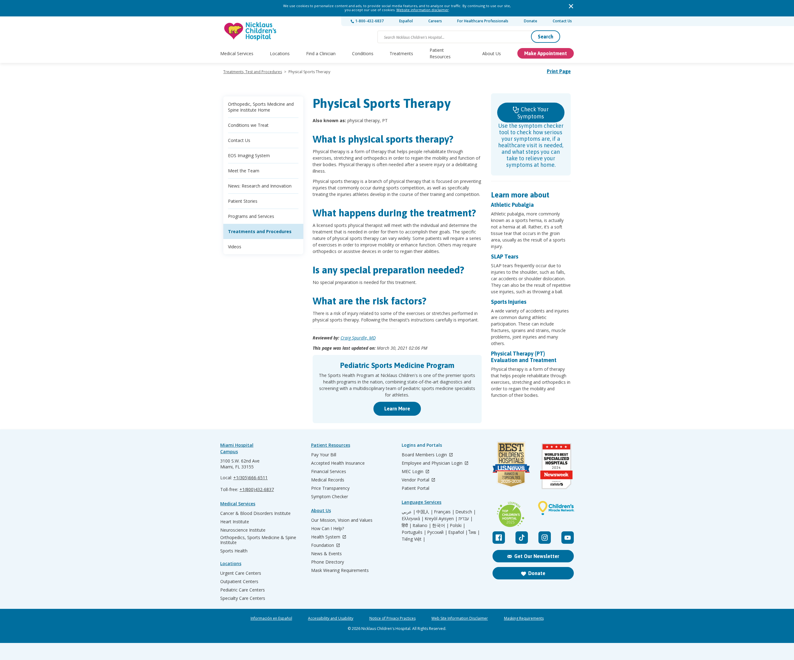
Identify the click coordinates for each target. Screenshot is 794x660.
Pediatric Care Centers (242, 589)
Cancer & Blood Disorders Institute (255, 513)
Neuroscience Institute (242, 530)
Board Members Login (425, 455)
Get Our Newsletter (536, 556)
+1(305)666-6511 (250, 478)
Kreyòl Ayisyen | (441, 518)
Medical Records (327, 479)
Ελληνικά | (413, 518)
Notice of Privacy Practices (392, 618)
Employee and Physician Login (433, 463)
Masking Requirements (524, 618)
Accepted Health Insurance (338, 463)
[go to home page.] (250, 31)
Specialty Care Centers (242, 598)
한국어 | (440, 525)
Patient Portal (415, 488)
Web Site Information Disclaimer (459, 618)
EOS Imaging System (249, 155)
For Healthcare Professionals (482, 21)
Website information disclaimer (422, 9)
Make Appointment (545, 53)
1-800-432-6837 (369, 21)
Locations (280, 53)
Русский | (437, 532)
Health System (326, 537)
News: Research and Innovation (260, 186)
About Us (491, 53)
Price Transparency (330, 488)
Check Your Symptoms (533, 113)
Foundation (323, 545)
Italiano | (422, 525)
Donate (530, 21)
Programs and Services (251, 216)
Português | (414, 532)
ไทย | (474, 532)
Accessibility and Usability (330, 618)
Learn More (397, 408)
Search (545, 36)
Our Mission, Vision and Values (341, 520)
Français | (444, 511)
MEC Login (413, 471)
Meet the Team (243, 171)
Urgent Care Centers (240, 573)
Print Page (559, 71)
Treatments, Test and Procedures (252, 71)
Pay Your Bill (323, 454)
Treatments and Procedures (260, 231)
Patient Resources (440, 53)
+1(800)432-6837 (256, 489)
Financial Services (328, 471)
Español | (458, 532)
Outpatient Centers (239, 581)
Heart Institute (234, 521)
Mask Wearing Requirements (340, 570)
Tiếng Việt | (413, 539)
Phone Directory (327, 562)
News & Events (326, 553)
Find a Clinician (321, 53)
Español (406, 21)
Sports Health (234, 550)
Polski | (457, 525)
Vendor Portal (416, 480)
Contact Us (562, 21)
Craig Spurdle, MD (358, 338)
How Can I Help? (327, 528)
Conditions (362, 53)
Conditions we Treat (248, 125)
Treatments (401, 53)
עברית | (465, 518)
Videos (234, 247)
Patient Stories (242, 201)
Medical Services (236, 53)
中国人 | (424, 511)
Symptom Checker (329, 496)
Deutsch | (465, 511)
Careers (435, 21)
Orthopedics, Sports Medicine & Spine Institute (258, 540)
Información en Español (271, 618)
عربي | (408, 511)
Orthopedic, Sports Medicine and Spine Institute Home (261, 107)
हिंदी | (407, 525)
